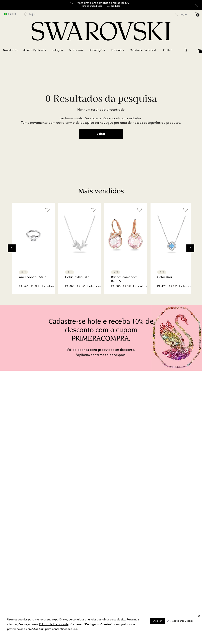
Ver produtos (113, 6)
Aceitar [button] (157, 621)
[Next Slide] (190, 242)
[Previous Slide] (12, 242)
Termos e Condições (92, 6)
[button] (180, 621)
